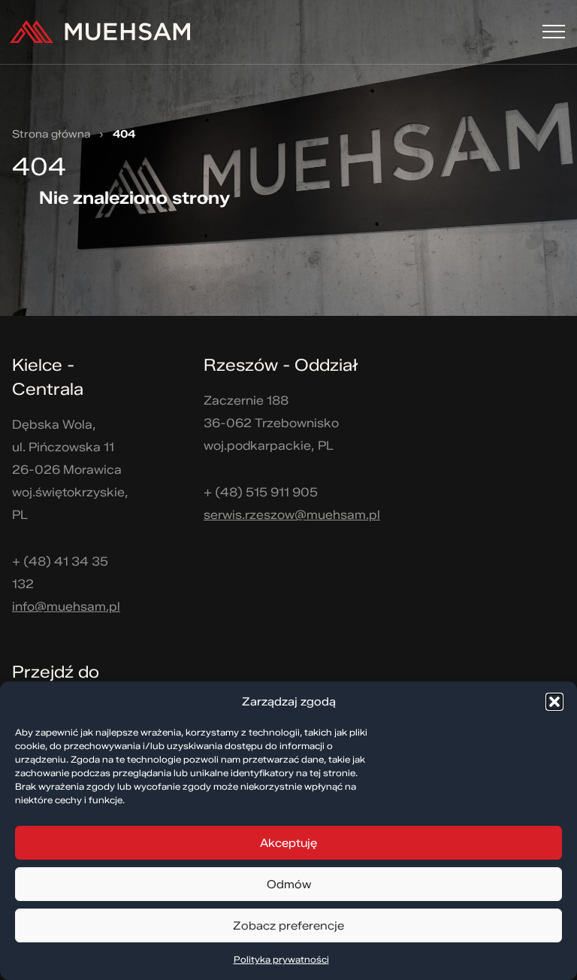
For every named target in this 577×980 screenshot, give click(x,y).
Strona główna (51, 135)
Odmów (289, 884)
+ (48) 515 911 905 (261, 492)
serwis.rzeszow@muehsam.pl (292, 515)
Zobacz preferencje (288, 926)
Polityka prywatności (281, 959)
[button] (554, 701)
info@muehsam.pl (66, 606)
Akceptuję (288, 843)
